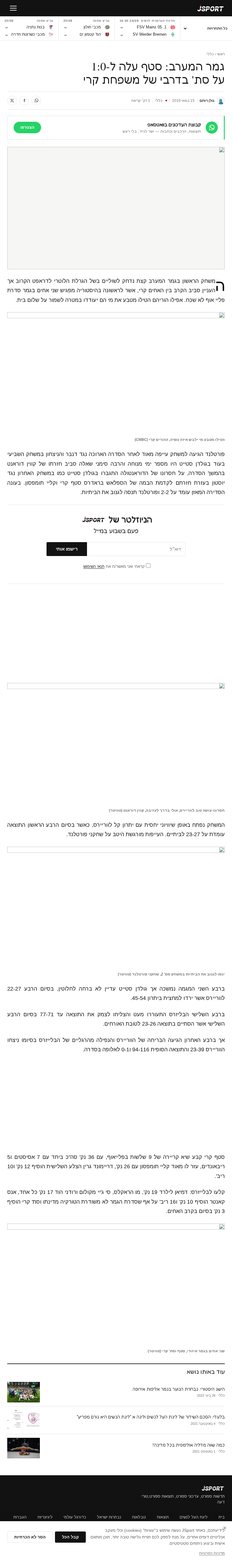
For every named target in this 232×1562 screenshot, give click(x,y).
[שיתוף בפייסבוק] (24, 100)
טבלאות (139, 1517)
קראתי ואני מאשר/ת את (114, 566)
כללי (210, 54)
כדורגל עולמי (74, 1517)
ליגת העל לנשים (194, 1517)
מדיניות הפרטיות (212, 1553)
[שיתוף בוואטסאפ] (36, 100)
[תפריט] (13, 8)
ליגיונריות (45, 1517)
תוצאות (163, 1517)
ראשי (221, 54)
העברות (20, 1517)
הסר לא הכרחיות (30, 1537)
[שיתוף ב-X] (12, 100)
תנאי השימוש (94, 566)
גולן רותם (207, 101)
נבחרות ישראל (109, 1517)
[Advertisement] (116, 633)
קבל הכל (70, 1537)
